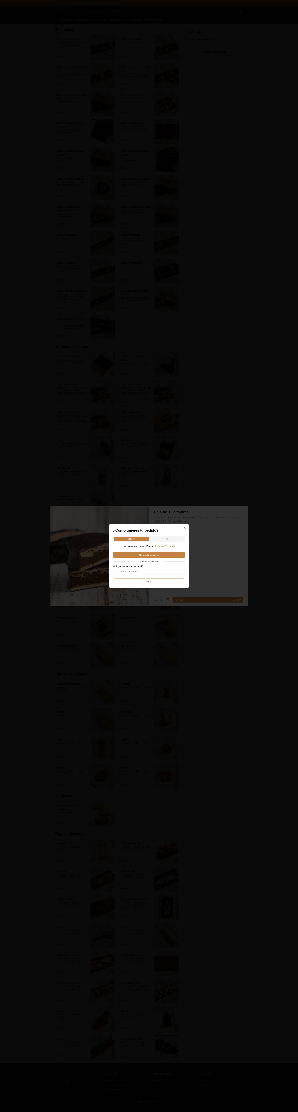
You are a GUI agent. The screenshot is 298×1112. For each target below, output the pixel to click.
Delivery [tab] (131, 539)
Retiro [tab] (167, 539)
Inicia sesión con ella (165, 546)
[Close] (185, 528)
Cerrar (149, 581)
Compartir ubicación (149, 555)
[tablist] (149, 539)
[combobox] (151, 571)
